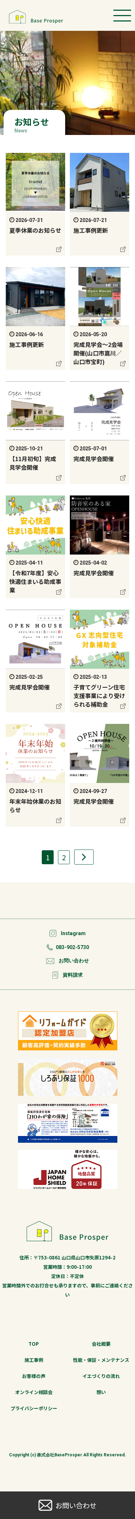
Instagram (73, 933)
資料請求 (73, 975)
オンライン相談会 (34, 1392)
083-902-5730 (72, 947)
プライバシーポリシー (33, 1408)
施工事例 (33, 1359)
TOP (33, 1343)
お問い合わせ (74, 960)
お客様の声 (33, 1376)
